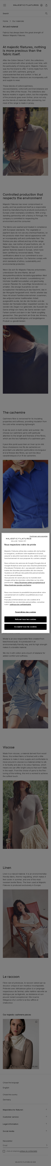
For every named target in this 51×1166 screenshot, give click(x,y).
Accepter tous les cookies (25, 627)
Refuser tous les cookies (25, 619)
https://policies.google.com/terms (17, 585)
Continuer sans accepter (39, 536)
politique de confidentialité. (20, 605)
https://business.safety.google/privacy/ (30, 583)
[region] (25, 583)
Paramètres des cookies (25, 612)
